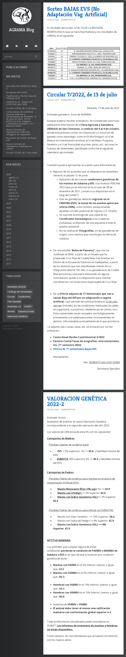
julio (11, 180)
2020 (8, 224)
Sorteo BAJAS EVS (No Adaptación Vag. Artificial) (77, 11)
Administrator (68, 19)
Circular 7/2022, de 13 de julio (82, 94)
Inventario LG (14, 306)
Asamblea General (17, 286)
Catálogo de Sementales (20, 291)
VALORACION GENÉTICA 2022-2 (77, 401)
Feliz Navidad (14, 301)
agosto (12, 177)
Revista (11, 311)
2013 (8, 255)
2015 (8, 246)
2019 (8, 229)
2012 (8, 259)
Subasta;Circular (26, 311)
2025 (8, 203)
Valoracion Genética (17, 316)
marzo (12, 192)
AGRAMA (19, 328)
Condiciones (24, 296)
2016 (8, 242)
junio (11, 183)
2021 (8, 220)
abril (11, 189)
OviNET (28, 306)
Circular (11, 296)
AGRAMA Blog (21, 29)
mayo (11, 186)
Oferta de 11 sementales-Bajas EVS (74, 349)
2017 (8, 237)
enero (11, 199)
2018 (8, 233)
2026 (12, 186)
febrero (12, 195)
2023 (8, 211)
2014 (8, 250)
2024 (8, 207)
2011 (8, 263)
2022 (8, 216)
